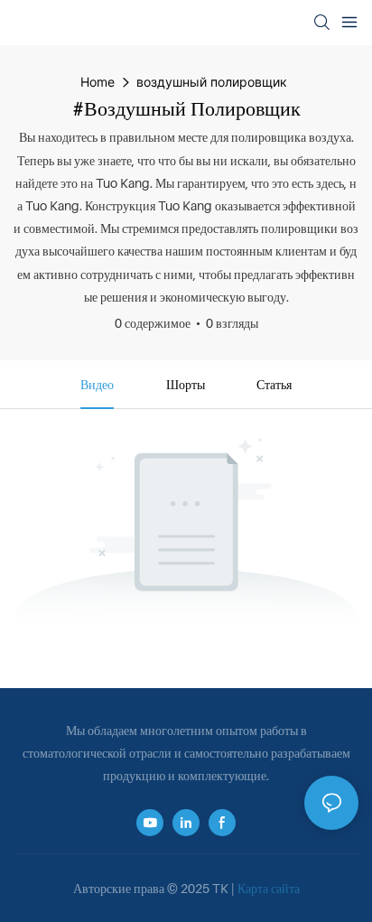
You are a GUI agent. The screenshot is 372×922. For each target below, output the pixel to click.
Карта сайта (268, 888)
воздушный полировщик (211, 81)
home (97, 81)
